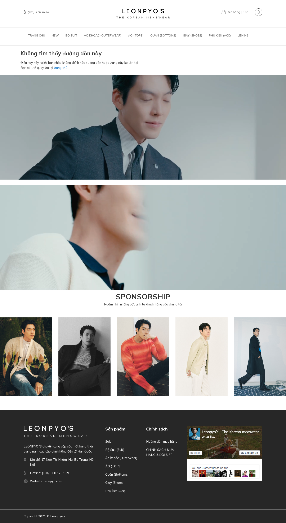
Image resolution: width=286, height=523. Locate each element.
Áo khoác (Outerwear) (121, 458)
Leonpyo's (143, 13)
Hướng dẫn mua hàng (161, 441)
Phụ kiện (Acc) (115, 491)
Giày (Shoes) (114, 483)
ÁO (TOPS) (113, 466)
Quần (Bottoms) (117, 474)
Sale (108, 441)
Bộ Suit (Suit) (114, 450)
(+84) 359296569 (38, 12)
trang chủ (60, 68)
